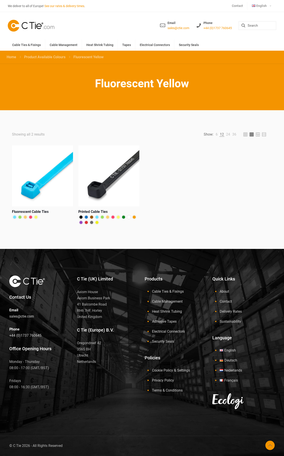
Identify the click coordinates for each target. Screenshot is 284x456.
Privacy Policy (163, 380)
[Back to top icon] (270, 445)
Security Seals (163, 341)
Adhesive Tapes (164, 321)
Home (11, 57)
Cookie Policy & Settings (171, 370)
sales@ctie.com (178, 28)
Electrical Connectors (168, 331)
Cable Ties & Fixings (168, 291)
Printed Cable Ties (93, 212)
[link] (216, 134)
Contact (226, 301)
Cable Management (167, 301)
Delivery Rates (231, 311)
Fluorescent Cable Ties (30, 212)
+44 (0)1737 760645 (217, 28)
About (224, 291)
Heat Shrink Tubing (167, 311)
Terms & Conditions (167, 390)
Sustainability (230, 321)
